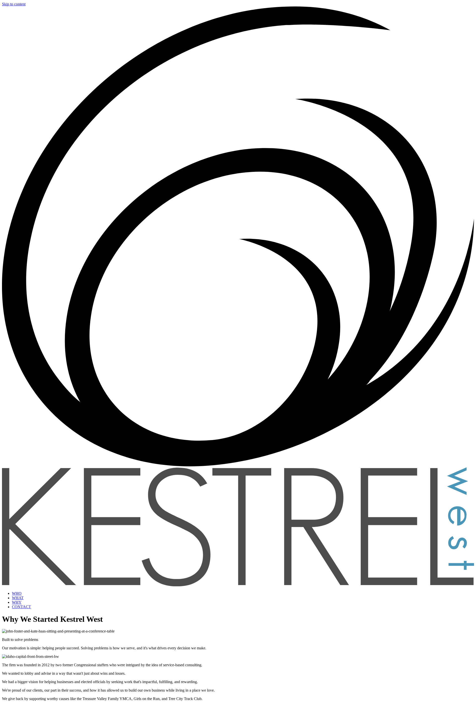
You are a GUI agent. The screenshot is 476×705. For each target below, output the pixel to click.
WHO (17, 593)
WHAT (18, 598)
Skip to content (14, 4)
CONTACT (21, 607)
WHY (17, 602)
